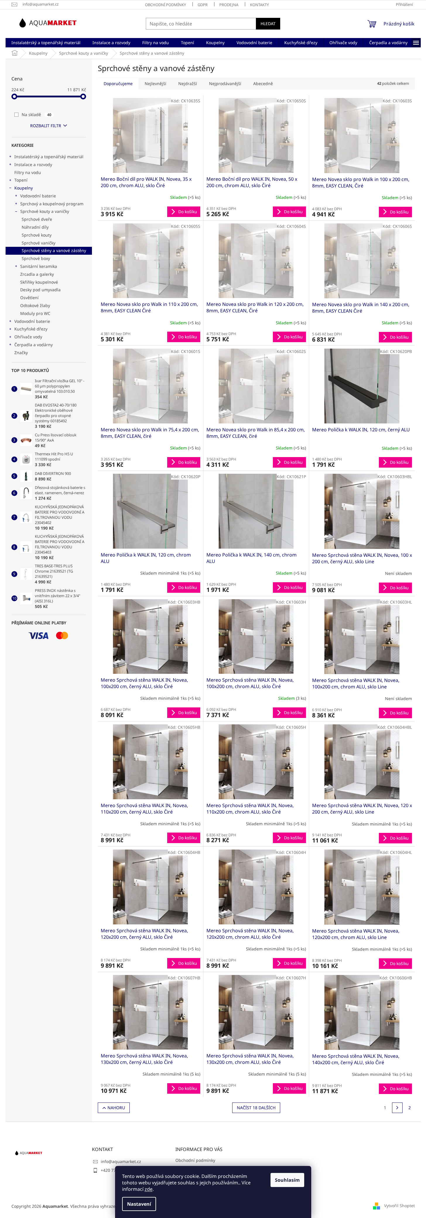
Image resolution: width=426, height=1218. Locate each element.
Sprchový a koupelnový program (51, 203)
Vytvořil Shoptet (399, 1205)
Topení (21, 180)
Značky (21, 352)
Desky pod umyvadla (40, 289)
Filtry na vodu (27, 172)
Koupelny (23, 188)
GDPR (203, 4)
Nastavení (139, 1204)
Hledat (268, 23)
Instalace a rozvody (33, 164)
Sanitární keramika (38, 266)
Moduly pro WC (35, 313)
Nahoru (116, 1107)
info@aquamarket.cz (121, 1161)
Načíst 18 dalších (256, 1107)
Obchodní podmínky (165, 4)
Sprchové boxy (36, 258)
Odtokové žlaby (35, 305)
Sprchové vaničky (38, 243)
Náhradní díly (35, 227)
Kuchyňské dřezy (30, 329)
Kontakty (259, 4)
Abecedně (263, 83)
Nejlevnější (155, 83)
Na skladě (36, 114)
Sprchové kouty (37, 235)
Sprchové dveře (37, 219)
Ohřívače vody (28, 337)
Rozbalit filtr (45, 125)
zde (149, 1189)
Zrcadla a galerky (37, 274)
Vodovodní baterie (38, 196)
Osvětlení (29, 297)
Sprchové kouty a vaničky (44, 211)
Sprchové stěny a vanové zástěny (54, 250)
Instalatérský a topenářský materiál (48, 156)
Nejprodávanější (225, 83)
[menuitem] (46, 42)
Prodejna (228, 4)
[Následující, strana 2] (397, 1107)
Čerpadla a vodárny (33, 344)
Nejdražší (187, 83)
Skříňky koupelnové (39, 282)
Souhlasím (287, 1180)
